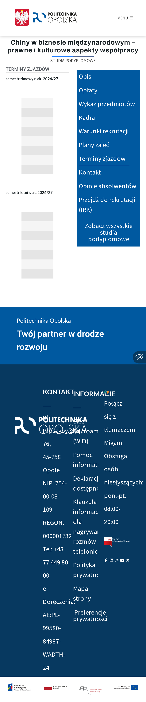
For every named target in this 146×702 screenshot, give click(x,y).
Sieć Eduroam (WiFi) (85, 431)
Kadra (87, 117)
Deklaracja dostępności (85, 483)
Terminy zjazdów (102, 158)
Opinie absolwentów (107, 186)
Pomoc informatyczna (85, 460)
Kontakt (90, 172)
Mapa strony (82, 593)
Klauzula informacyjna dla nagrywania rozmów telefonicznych (85, 526)
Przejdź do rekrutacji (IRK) (107, 204)
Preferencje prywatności (90, 615)
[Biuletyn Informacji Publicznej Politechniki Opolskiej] (116, 541)
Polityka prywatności (85, 570)
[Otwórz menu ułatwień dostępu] (139, 357)
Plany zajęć (94, 145)
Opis (85, 76)
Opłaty (88, 90)
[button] (122, 18)
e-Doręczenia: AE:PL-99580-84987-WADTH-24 (59, 628)
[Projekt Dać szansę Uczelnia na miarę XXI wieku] (73, 689)
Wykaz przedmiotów (107, 104)
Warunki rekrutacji (104, 131)
